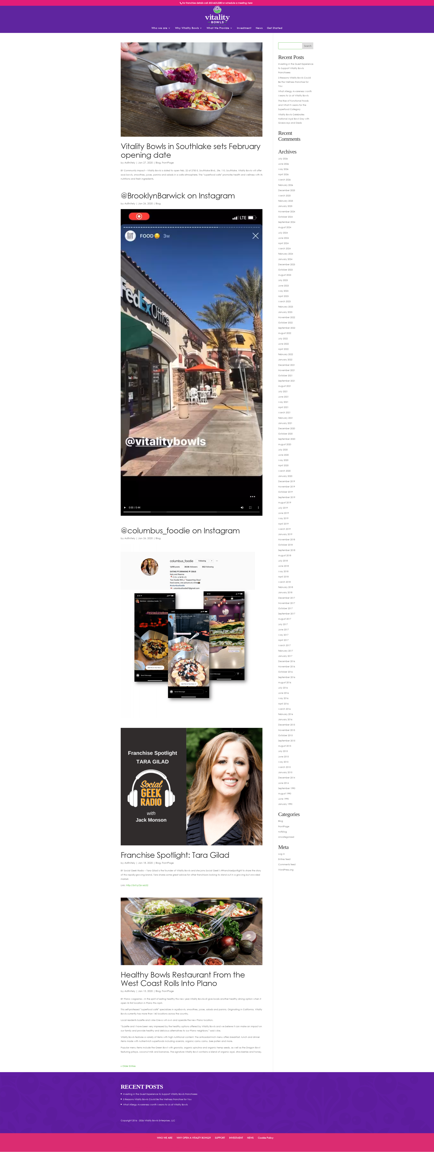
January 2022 (285, 359)
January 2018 (285, 592)
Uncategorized (286, 837)
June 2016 (283, 693)
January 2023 (285, 312)
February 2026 (285, 185)
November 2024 (286, 211)
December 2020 (286, 428)
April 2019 (283, 523)
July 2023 (283, 280)
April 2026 (283, 174)
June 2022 (283, 343)
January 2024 (285, 259)
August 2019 (284, 502)
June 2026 (283, 163)
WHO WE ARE (164, 1137)
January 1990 (285, 804)
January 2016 (285, 719)
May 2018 (283, 571)
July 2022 (283, 338)
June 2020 (283, 454)
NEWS (250, 1137)
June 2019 (283, 513)
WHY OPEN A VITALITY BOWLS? (194, 1137)
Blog (158, 162)
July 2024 (283, 232)
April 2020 (283, 465)
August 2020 (284, 444)
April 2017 (283, 640)
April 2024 (283, 243)
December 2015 (286, 724)
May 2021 (283, 402)
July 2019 (283, 507)
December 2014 (286, 777)
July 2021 (283, 391)
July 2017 (283, 624)
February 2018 (285, 587)
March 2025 (284, 195)
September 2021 (286, 380)
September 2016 (286, 677)
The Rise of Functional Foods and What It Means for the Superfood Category (293, 104)
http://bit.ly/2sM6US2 (137, 885)
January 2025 (285, 206)
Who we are (159, 28)
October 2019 (285, 491)
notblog (282, 831)
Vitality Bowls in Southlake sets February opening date (190, 150)
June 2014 (283, 783)
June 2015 (283, 756)
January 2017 (285, 656)
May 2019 (283, 518)
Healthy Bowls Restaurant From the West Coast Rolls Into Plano (183, 979)
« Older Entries (128, 1066)
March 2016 (284, 709)
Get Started (274, 28)
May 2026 (283, 169)
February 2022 (285, 354)
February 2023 (285, 306)
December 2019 (286, 481)
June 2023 (283, 285)
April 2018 (283, 576)
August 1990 (284, 793)
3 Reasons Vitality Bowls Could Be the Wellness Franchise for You (294, 81)
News (259, 28)
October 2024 (285, 216)
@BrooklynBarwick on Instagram (178, 195)
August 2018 (284, 555)
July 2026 (283, 158)
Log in (281, 854)
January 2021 (285, 423)
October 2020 (285, 433)
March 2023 (284, 301)
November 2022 (286, 317)
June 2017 (283, 629)
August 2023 (284, 275)
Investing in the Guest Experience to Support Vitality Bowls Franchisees (295, 68)
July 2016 (283, 687)
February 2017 (285, 650)
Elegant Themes (143, 1147)
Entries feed (284, 859)
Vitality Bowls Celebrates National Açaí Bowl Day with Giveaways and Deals (293, 118)
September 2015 (286, 740)
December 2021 (286, 365)
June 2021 (283, 396)
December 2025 (286, 190)
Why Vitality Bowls (187, 28)
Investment (244, 28)
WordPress (173, 1147)
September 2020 (286, 439)
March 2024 (284, 248)
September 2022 (286, 327)
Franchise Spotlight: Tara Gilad (175, 854)
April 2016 (283, 703)
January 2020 (285, 476)
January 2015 (285, 772)
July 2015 (283, 751)
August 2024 (284, 227)
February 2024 (285, 253)
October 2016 (285, 671)
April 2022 (283, 349)
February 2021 (285, 418)
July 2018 (283, 560)
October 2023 (285, 269)
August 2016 (284, 682)
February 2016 (285, 714)
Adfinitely (129, 162)
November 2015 (286, 730)
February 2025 (285, 200)
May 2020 (283, 460)
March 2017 (284, 645)
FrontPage (168, 162)
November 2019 (286, 486)
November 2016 (286, 666)
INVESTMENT (236, 1137)
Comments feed (286, 864)
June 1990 (283, 798)
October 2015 (285, 735)
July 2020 (283, 449)
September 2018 (286, 550)
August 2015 (284, 745)
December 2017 (286, 597)
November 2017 (286, 603)
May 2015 (283, 761)
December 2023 (286, 264)
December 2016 (286, 661)
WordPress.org (285, 869)
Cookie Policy (265, 1137)
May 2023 (283, 290)
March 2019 (284, 529)
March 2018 (284, 581)
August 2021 (284, 386)
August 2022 (284, 333)
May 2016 (283, 698)
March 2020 (284, 470)
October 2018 (285, 544)
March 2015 (284, 767)
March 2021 (284, 412)
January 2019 (285, 534)
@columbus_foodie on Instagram (180, 530)
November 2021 (286, 370)
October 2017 (285, 608)
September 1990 (286, 788)
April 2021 (283, 407)
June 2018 (283, 566)
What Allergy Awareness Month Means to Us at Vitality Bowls (155, 1104)
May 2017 (283, 634)
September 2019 (286, 497)
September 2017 (286, 613)
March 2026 (284, 179)
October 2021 (285, 375)
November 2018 (286, 539)
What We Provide (218, 28)
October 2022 (285, 322)
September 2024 (286, 222)
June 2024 (283, 238)
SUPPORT (220, 1137)
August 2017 (284, 618)
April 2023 (283, 296)
